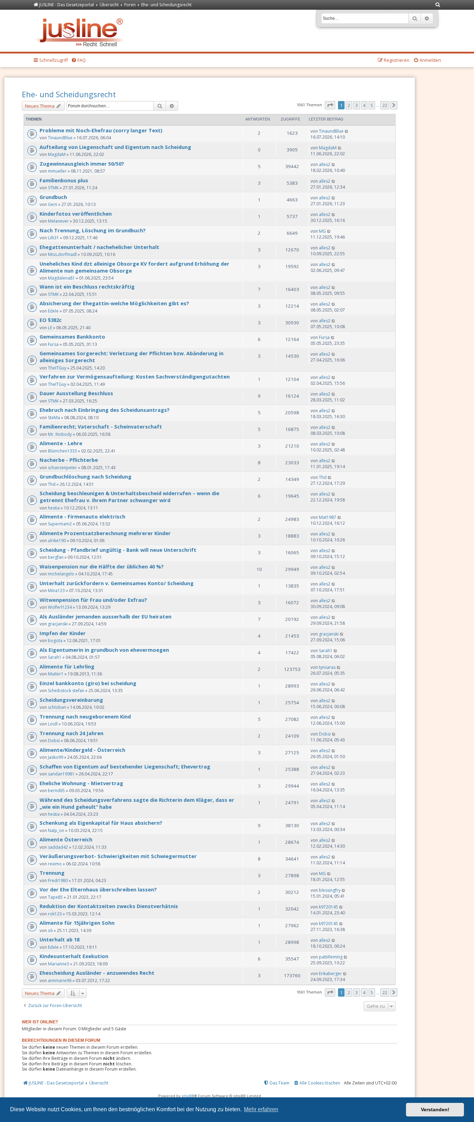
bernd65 (56, 790)
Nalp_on (56, 830)
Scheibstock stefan (66, 690)
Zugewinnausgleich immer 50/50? (82, 163)
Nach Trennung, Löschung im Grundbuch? (93, 230)
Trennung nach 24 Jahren (71, 733)
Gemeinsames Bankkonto (72, 336)
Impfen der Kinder (63, 633)
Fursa (53, 344)
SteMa (54, 418)
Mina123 (56, 590)
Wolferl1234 (60, 607)
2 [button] (349, 105)
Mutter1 (56, 674)
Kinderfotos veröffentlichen (76, 213)
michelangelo (61, 574)
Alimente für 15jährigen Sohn (77, 922)
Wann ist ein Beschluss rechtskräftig (87, 286)
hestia (54, 508)
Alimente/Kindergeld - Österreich (82, 749)
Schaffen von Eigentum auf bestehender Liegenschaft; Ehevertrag (125, 766)
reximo (55, 864)
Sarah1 (54, 657)
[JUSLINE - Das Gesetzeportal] (81, 30)
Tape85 (55, 897)
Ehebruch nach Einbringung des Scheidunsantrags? (105, 409)
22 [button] (384, 105)
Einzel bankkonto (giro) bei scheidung (88, 683)
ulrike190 (57, 540)
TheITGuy (57, 368)
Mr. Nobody (60, 434)
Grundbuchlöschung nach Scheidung (86, 476)
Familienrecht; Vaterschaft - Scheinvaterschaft (101, 426)
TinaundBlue (60, 138)
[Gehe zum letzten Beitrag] (347, 131)
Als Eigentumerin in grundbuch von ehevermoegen (104, 649)
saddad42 (58, 847)
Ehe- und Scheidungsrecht (69, 94)
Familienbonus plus (64, 180)
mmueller (57, 171)
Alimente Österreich (66, 839)
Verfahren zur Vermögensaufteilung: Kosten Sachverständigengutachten (135, 376)
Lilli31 (53, 238)
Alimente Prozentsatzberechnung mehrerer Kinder (105, 533)
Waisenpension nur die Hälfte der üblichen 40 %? (102, 566)
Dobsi (54, 740)
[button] (330, 105)
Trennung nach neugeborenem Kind (85, 716)
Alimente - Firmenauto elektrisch (82, 516)
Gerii (52, 204)
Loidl (53, 724)
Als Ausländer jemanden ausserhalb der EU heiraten (105, 616)
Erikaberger (330, 973)
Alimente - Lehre (61, 443)
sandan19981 (61, 774)
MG (322, 231)
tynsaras (327, 667)
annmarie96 (59, 980)
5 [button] (372, 105)
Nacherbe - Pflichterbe (69, 459)
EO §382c (51, 319)
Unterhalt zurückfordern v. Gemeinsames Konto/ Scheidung (117, 583)
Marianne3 (58, 964)
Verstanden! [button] (435, 1109)
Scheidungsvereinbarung (71, 699)
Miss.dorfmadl (62, 254)
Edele (53, 311)
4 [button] (364, 105)
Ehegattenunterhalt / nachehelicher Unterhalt (99, 246)
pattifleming (330, 957)
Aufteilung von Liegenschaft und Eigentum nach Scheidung (115, 146)
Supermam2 (60, 524)
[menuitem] (438, 5)
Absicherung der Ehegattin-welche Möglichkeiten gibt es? (114, 303)
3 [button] (356, 105)
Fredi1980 (58, 880)
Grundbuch (53, 196)
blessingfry (329, 890)
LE (50, 328)
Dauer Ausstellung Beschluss (76, 393)
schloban (57, 707)
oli (50, 930)
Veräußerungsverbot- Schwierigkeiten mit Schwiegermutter (118, 856)
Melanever (58, 221)
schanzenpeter (62, 468)
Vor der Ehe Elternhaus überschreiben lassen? (98, 889)
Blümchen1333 (62, 451)
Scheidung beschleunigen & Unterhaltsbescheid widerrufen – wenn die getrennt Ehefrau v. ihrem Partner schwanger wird (129, 497)
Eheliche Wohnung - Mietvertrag (81, 783)
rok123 (55, 914)
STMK (53, 188)
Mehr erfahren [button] (261, 1109)
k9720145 (328, 907)
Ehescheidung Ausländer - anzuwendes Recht (97, 972)
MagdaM (57, 154)
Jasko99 (55, 757)
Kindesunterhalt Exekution (74, 956)
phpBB (188, 1095)
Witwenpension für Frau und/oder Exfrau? (93, 599)
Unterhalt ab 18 (59, 939)
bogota (55, 640)
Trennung (52, 872)
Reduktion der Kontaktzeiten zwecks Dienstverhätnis (109, 906)
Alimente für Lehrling (67, 666)
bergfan (56, 557)
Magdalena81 (61, 278)
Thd (52, 484)
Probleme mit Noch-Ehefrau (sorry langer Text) (101, 130)
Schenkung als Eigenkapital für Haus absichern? (101, 822)
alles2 (324, 164)
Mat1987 (327, 517)
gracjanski (58, 624)
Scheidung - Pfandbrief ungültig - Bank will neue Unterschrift (118, 549)
